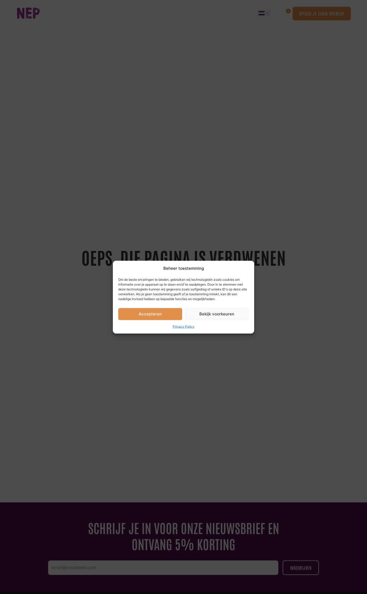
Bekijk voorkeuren (216, 313)
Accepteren (150, 313)
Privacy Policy (184, 326)
